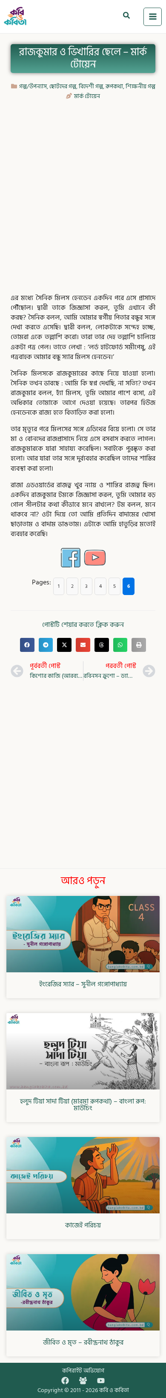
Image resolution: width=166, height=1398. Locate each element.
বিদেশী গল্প (91, 86)
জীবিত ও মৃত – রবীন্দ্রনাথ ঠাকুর (83, 1342)
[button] (127, 16)
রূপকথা (114, 86)
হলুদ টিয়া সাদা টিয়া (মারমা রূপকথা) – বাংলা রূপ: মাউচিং (83, 1105)
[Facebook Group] (83, 1380)
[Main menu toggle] (152, 17)
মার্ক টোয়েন (87, 96)
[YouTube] (101, 1380)
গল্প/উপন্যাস (33, 86)
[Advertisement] (83, 192)
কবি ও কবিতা (114, 1390)
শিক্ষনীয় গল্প (140, 86)
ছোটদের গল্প (62, 86)
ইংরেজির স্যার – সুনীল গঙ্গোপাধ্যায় (83, 984)
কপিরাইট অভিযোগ (83, 1371)
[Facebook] (65, 1380)
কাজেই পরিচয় (83, 1225)
